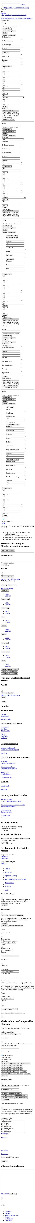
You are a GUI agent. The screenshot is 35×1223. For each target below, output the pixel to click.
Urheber (4, 48)
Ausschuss (9, 446)
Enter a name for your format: (10, 1157)
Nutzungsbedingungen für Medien (15, 879)
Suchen (23, 4)
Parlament (9, 426)
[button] (17, 523)
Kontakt (7, 868)
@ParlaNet (4, 856)
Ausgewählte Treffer (9, 943)
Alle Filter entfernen (7, 588)
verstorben (12, 423)
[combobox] (10, 111)
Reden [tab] (22, 18)
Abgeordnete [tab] (28, 18)
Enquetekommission (12, 449)
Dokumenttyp (6, 44)
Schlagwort (5, 52)
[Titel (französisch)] (13, 1127)
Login (6, 890)
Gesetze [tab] (17, 18)
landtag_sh (4, 863)
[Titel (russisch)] (13, 1130)
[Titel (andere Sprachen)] (13, 1128)
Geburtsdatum (10, 416)
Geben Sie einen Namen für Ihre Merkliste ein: (15, 1028)
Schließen (4, 905)
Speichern (4, 1161)
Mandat (8, 438)
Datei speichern (5, 579)
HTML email (7, 1058)
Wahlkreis (9, 434)
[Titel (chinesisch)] (13, 1132)
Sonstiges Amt (10, 473)
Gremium (9, 469)
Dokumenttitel (6, 153)
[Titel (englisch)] (13, 1125)
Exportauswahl (5, 939)
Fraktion (8, 442)
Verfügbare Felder (6, 1118)
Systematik (5, 56)
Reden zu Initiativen (11, 387)
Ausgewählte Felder (7, 1120)
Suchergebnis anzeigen (10, 941)
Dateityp (3, 952)
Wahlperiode (10, 430)
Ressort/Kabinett (11, 465)
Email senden (13, 1009)
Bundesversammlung (12, 477)
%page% (12, 1215)
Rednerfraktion (7, 361)
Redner (4, 357)
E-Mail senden (15, 579)
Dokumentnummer (8, 41)
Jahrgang (5, 141)
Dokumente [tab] (10, 18)
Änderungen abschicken (16, 915)
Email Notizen (5, 973)
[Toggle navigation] (1, 8)
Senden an (4, 966)
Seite (7, 268)
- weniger (7, 596)
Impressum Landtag (11, 876)
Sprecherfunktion (7, 365)
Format (3, 945)
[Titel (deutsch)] (13, 1123)
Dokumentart (6, 37)
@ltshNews (4, 858)
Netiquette (8, 886)
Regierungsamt (10, 461)
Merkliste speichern (14, 1034)
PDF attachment (8, 1056)
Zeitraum (5, 60)
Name (8, 409)
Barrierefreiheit (9, 883)
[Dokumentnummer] (13, 1122)
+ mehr (7, 594)
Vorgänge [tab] (4, 18)
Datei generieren (13, 956)
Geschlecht (9, 413)
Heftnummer (6, 149)
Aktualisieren (5, 1194)
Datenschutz (8, 872)
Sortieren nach (5, 948)
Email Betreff (5, 969)
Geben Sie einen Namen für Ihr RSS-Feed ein (15, 1085)
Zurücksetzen (7, 29)
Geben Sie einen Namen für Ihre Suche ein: (14, 1044)
